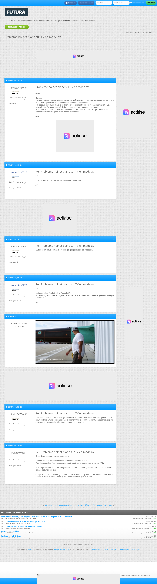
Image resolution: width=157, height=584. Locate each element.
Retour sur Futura (86, 3)
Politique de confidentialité (130, 575)
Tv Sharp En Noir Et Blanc (11, 536)
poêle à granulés (126, 549)
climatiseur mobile (98, 549)
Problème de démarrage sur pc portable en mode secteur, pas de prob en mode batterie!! (36, 517)
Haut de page (145, 575)
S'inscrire (71, 3)
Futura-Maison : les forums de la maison (33, 21)
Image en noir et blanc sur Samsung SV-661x (24, 526)
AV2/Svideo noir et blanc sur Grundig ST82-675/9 (26, 521)
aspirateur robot (113, 549)
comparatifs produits (62, 549)
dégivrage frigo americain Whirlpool (99, 505)
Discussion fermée (16, 27)
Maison (30, 549)
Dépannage (55, 21)
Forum (12, 21)
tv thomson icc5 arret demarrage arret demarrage (63, 505)
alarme (137, 549)
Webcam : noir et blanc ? (11, 531)
